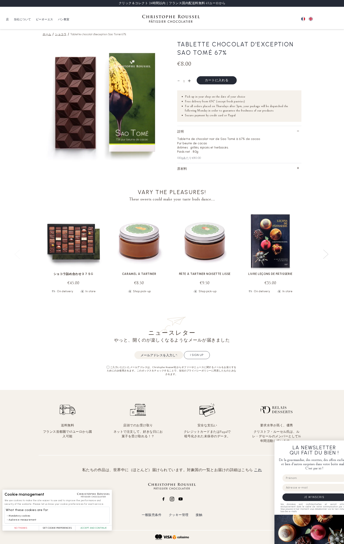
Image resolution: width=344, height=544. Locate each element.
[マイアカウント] (328, 19)
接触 (199, 515)
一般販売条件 (151, 515)
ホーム (47, 34)
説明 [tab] (180, 131)
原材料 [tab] (182, 169)
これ (258, 470)
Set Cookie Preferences (57, 527)
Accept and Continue (93, 527)
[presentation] (326, 253)
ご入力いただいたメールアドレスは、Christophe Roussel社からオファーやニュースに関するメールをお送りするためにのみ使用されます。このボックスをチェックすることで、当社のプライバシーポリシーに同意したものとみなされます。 (171, 370)
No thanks (20, 527)
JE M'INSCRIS (304, 497)
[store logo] (171, 19)
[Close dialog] (339, 444)
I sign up (197, 355)
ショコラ (60, 34)
